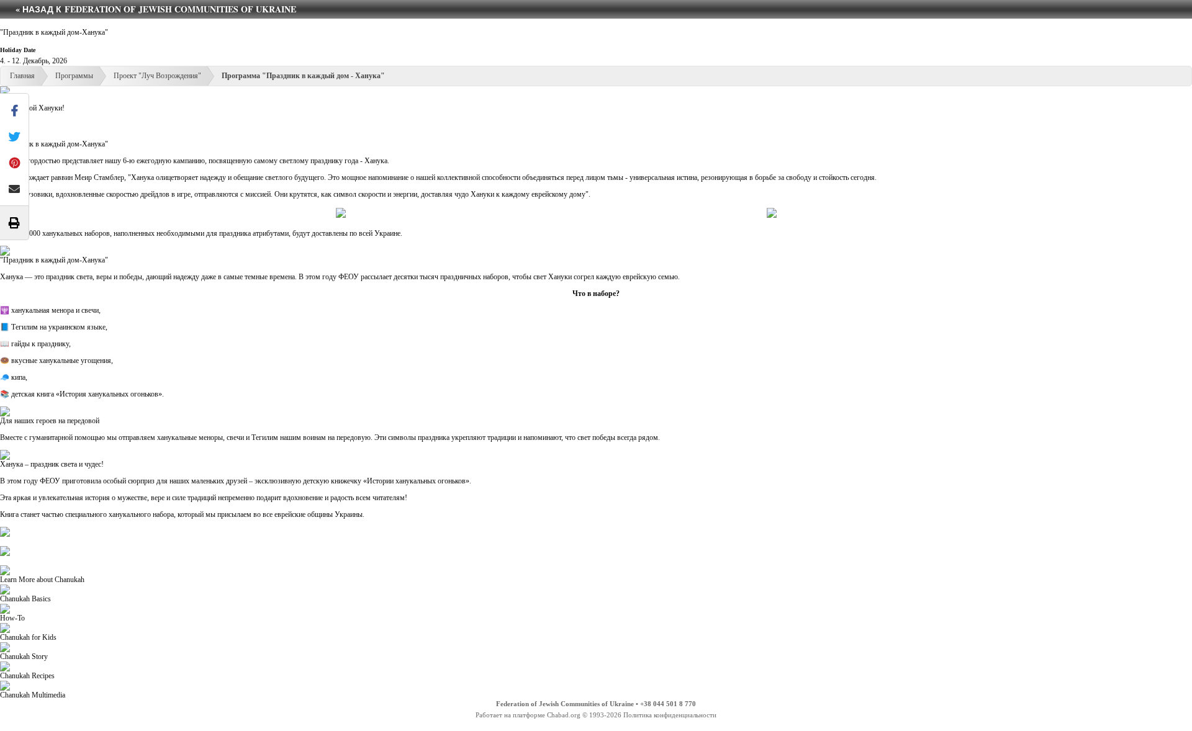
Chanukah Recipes (27, 675)
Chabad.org (563, 715)
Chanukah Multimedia (32, 695)
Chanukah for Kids (28, 637)
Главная (22, 75)
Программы (74, 75)
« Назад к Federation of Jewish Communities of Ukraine (156, 9)
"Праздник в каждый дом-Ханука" (54, 32)
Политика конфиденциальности (669, 715)
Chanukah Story (24, 656)
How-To (12, 618)
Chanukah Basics (25, 598)
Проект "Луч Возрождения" (157, 75)
